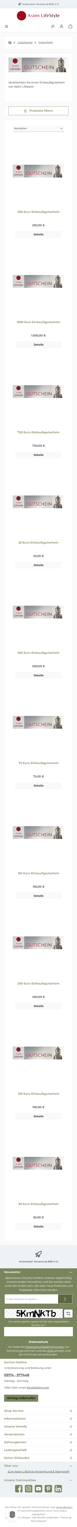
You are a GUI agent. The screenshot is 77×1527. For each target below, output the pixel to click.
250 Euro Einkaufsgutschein (39, 212)
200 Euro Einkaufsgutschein (38, 983)
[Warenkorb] (70, 26)
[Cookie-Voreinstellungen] (12, 1514)
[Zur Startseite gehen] (38, 15)
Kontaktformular (38, 1387)
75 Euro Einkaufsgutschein (38, 763)
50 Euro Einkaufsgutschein (38, 1204)
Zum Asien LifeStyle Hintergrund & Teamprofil (38, 1471)
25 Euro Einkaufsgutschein (38, 542)
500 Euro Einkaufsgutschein (38, 653)
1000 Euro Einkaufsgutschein (38, 322)
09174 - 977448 (16, 1375)
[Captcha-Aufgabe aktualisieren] (68, 1313)
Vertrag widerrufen (21, 1398)
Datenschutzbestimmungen (44, 1346)
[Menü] (6, 26)
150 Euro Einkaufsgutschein (38, 873)
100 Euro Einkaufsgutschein (38, 1094)
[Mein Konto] (61, 26)
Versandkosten (64, 1507)
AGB (50, 1350)
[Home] (10, 42)
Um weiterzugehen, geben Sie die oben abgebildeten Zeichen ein (38, 1323)
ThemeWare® (38, 1521)
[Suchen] (52, 26)
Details (39, 234)
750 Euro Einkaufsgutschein (38, 432)
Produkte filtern (40, 111)
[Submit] (65, 1299)
